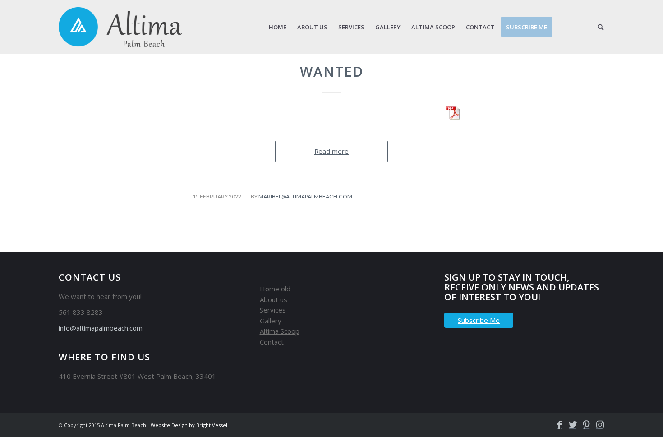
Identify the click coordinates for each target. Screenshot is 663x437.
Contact (272, 341)
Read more (331, 151)
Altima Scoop (279, 331)
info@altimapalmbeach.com (101, 327)
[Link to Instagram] (597, 425)
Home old (275, 288)
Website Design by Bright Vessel (189, 425)
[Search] (600, 27)
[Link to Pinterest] (584, 425)
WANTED (332, 71)
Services (273, 309)
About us (273, 299)
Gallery (270, 320)
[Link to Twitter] (570, 425)
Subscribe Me (479, 320)
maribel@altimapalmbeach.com (305, 196)
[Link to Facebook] (557, 425)
